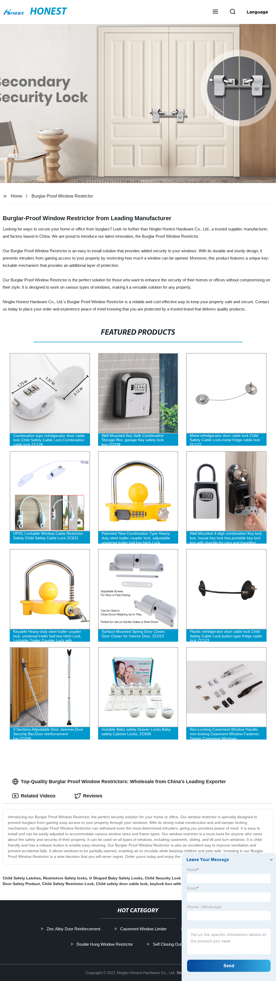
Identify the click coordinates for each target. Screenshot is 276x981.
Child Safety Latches (22, 878)
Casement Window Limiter (143, 929)
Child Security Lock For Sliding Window (181, 878)
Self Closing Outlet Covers (176, 944)
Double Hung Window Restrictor (105, 944)
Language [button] (257, 11)
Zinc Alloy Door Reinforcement (73, 929)
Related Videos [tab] (38, 796)
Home (16, 196)
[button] (215, 12)
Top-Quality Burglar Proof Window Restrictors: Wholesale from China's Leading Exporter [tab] (123, 781)
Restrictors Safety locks (65, 878)
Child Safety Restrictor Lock (68, 884)
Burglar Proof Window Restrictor (62, 196)
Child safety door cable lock (122, 884)
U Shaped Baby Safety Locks (116, 878)
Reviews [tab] (92, 796)
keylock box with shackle (173, 884)
